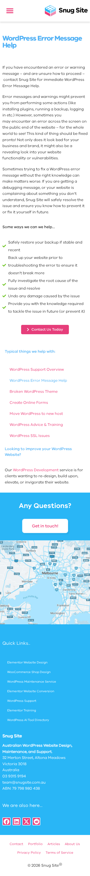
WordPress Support (21, 701)
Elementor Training (21, 710)
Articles (54, 844)
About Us (72, 844)
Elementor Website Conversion (30, 691)
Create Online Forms (29, 402)
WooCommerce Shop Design (29, 672)
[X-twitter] (26, 821)
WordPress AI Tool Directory (28, 720)
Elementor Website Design (27, 662)
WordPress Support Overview (37, 369)
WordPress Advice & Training (36, 424)
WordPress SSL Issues (30, 435)
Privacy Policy (29, 852)
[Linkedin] (16, 821)
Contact (16, 844)
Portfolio (35, 844)
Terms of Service (59, 852)
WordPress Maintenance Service (31, 681)
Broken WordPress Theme (34, 391)
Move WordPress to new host (36, 413)
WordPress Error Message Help (38, 380)
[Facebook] (6, 821)
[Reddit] (36, 821)
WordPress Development (36, 470)
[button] (10, 11)
